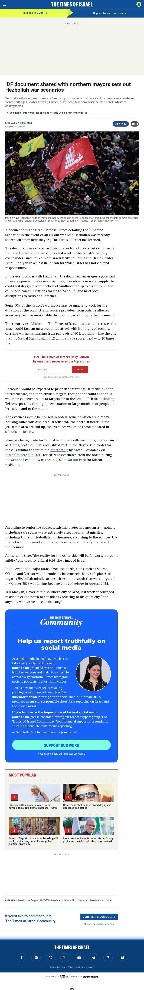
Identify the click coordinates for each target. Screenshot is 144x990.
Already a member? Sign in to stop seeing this (61, 753)
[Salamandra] (90, 976)
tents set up (59, 450)
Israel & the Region (28, 900)
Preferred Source (77, 112)
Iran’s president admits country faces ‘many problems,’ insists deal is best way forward (88, 840)
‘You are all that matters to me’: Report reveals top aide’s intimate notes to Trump (33, 806)
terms (77, 377)
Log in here (108, 923)
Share (122, 124)
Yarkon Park (76, 459)
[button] (138, 4)
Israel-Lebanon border (101, 900)
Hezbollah (83, 900)
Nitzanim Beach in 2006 (23, 455)
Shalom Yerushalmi (20, 123)
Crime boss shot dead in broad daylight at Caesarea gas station (87, 806)
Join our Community (35, 13)
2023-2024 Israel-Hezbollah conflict (58, 900)
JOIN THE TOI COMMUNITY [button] (99, 916)
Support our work (61, 745)
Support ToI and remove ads (109, 13)
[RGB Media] (65, 976)
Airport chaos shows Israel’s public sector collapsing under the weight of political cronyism (34, 841)
